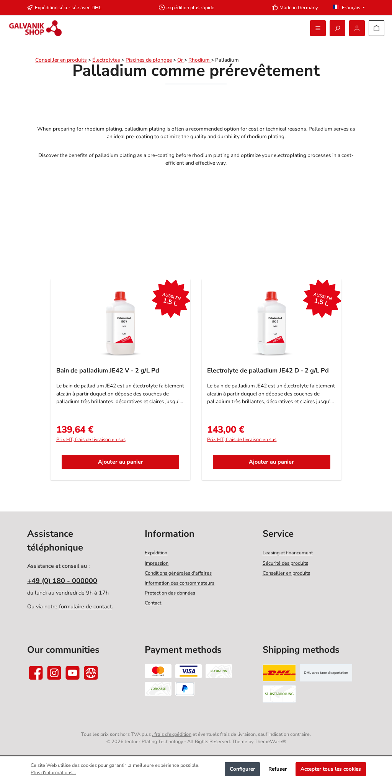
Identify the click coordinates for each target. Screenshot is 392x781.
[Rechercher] (337, 28)
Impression (156, 563)
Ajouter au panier (120, 462)
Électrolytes (106, 60)
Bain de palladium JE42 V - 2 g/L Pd (107, 371)
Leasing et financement (288, 552)
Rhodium (199, 60)
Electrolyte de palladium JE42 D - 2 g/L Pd (268, 371)
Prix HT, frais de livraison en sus (91, 439)
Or (180, 60)
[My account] (357, 28)
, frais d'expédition (171, 734)
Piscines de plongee (149, 60)
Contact (153, 603)
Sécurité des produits (285, 563)
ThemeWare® (270, 741)
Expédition (156, 552)
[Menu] (318, 28)
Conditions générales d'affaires (178, 573)
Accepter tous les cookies (331, 769)
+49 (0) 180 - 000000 (62, 580)
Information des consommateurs (179, 583)
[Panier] (376, 28)
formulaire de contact (85, 606)
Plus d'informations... (53, 772)
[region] (196, 383)
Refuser (277, 769)
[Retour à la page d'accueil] (35, 28)
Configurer (242, 769)
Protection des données (170, 593)
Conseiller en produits (61, 60)
